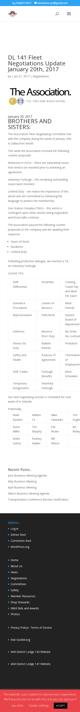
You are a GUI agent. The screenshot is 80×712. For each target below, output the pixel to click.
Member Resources (23, 596)
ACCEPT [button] (60, 705)
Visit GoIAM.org (20, 640)
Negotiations (41, 76)
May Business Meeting (22, 481)
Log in (14, 528)
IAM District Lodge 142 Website (30, 652)
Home (14, 560)
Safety (15, 590)
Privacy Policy (19, 627)
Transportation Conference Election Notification (38, 499)
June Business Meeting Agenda (27, 475)
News (14, 572)
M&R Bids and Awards (25, 608)
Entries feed (18, 534)
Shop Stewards (20, 602)
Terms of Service (41, 627)
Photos (15, 614)
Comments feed (21, 541)
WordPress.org (20, 547)
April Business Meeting (22, 487)
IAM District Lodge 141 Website (30, 664)
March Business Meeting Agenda (28, 493)
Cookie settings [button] (39, 705)
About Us (16, 566)
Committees (18, 584)
